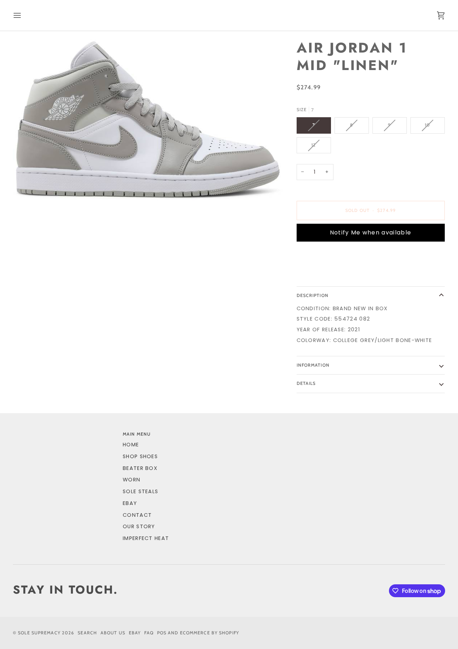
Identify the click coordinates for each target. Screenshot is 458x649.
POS (161, 632)
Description (312, 295)
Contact (137, 515)
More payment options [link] (332, 274)
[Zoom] (148, 119)
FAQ (148, 632)
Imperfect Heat (146, 538)
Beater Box (140, 468)
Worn (131, 479)
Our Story (139, 526)
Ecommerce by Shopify (209, 632)
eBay (130, 503)
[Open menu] (23, 15)
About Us (113, 632)
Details (306, 383)
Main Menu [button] (137, 434)
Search (87, 632)
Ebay (135, 632)
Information (313, 365)
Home (131, 444)
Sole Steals (140, 491)
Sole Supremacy (39, 632)
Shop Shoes (140, 456)
